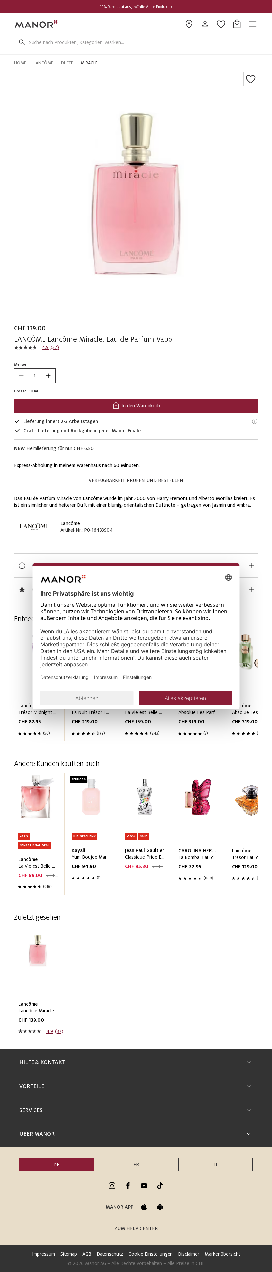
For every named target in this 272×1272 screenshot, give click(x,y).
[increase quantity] (48, 376)
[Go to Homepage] (36, 24)
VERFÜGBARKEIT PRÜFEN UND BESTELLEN (136, 480)
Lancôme (70, 523)
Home (20, 63)
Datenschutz (110, 1254)
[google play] (160, 1207)
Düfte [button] (67, 63)
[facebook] (128, 1185)
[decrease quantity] (21, 376)
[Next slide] (234, 836)
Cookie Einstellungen (150, 1254)
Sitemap (68, 1254)
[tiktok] (160, 1185)
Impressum (43, 1254)
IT (215, 1164)
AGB (86, 1254)
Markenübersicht (222, 1254)
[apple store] (144, 1207)
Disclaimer (188, 1254)
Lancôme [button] (43, 63)
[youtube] (144, 1185)
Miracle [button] (89, 63)
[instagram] (112, 1185)
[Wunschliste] (250, 79)
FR (136, 1164)
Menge (20, 364)
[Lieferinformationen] (254, 421)
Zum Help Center (136, 1228)
